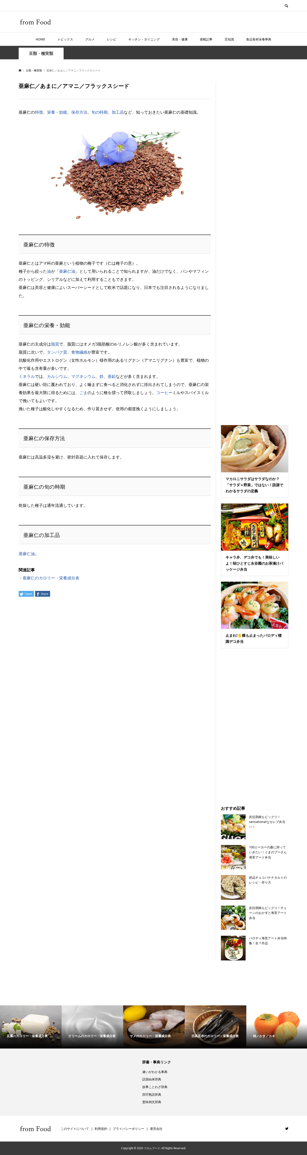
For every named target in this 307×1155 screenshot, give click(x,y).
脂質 (55, 344)
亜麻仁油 (67, 271)
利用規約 (101, 1128)
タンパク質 (57, 352)
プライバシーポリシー (128, 1128)
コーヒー (164, 392)
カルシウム (57, 376)
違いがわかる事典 (154, 1072)
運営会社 (156, 1128)
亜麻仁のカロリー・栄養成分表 (51, 578)
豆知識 (229, 39)
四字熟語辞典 (151, 1094)
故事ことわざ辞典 (154, 1087)
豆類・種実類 (41, 53)
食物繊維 (79, 352)
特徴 (39, 112)
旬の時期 (99, 112)
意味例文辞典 (151, 1102)
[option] (31, 1027)
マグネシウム (83, 376)
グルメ (90, 39)
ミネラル (27, 376)
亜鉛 (112, 376)
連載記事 (206, 39)
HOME (40, 39)
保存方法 (79, 112)
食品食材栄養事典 (258, 39)
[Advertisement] (254, 248)
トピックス (65, 39)
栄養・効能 (57, 112)
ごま (83, 392)
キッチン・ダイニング (144, 39)
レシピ (111, 39)
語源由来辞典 (151, 1079)
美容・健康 (180, 39)
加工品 (118, 112)
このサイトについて (75, 1128)
